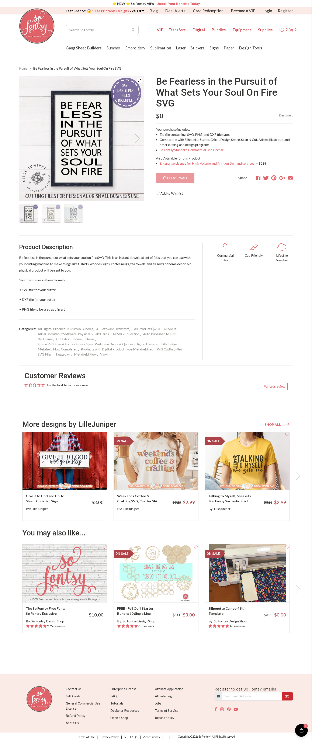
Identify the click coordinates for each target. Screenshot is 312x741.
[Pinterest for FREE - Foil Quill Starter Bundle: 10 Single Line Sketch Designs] (162, 594)
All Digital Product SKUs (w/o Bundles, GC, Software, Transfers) (84, 329)
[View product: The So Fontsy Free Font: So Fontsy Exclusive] (64, 573)
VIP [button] (160, 30)
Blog (153, 10)
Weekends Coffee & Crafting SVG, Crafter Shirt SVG (138, 499)
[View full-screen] (139, 80)
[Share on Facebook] (258, 177)
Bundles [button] (219, 30)
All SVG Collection (125, 334)
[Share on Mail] (290, 177)
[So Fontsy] (37, 26)
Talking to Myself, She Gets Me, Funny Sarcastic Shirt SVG (229, 499)
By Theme (45, 339)
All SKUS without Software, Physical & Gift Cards (73, 334)
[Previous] (27, 138)
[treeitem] (28, 213)
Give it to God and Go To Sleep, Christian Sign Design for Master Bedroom (45, 499)
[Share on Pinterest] (274, 177)
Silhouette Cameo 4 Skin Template (227, 610)
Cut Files (62, 339)
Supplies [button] (265, 30)
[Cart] (291, 30)
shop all (273, 424)
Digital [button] (199, 30)
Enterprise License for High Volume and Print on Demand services (207, 163)
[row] (156, 476)
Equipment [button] (242, 30)
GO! (288, 696)
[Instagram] (222, 709)
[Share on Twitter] (266, 177)
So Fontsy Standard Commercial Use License (192, 150)
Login (267, 10)
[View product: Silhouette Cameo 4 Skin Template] (247, 573)
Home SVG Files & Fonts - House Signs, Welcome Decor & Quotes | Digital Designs (98, 344)
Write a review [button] (274, 386)
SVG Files (45, 354)
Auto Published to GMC (160, 334)
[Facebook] (216, 709)
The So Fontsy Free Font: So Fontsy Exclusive (45, 610)
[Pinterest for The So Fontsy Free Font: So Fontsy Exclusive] (70, 594)
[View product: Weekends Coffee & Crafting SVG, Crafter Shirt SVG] (156, 461)
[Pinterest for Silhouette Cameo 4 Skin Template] (253, 594)
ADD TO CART (89, 481)
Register (285, 10)
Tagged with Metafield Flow (76, 354)
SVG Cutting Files (169, 349)
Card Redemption (208, 10)
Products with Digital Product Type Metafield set (117, 349)
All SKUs (169, 329)
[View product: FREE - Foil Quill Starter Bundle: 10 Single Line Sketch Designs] (156, 573)
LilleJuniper (169, 344)
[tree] (81, 213)
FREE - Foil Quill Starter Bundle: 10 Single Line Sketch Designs (135, 611)
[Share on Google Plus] (282, 177)
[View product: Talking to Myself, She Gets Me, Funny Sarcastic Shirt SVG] (247, 461)
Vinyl (104, 354)
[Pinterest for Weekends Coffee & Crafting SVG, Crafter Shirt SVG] (162, 481)
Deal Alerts (175, 10)
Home (23, 68)
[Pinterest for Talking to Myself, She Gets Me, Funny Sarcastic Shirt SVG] (253, 481)
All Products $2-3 (147, 329)
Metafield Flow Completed (57, 349)
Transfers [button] (177, 30)
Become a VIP (243, 10)
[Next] (135, 138)
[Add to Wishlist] (104, 434)
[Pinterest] (228, 709)
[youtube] (236, 709)
